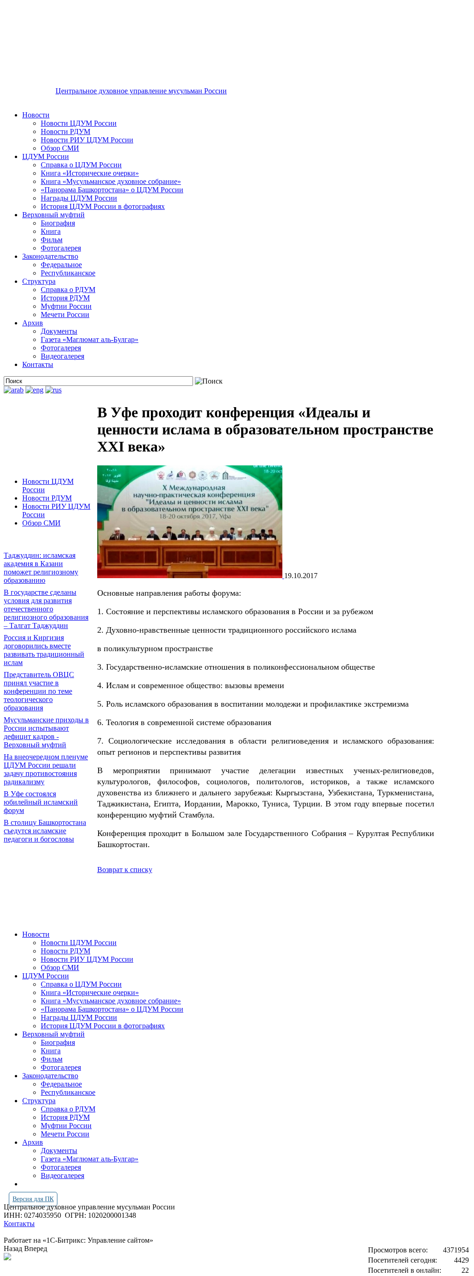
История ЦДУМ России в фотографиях (103, 206)
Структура (39, 281)
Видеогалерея (62, 356)
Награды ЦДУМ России (79, 198)
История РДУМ (65, 298)
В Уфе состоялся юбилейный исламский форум (41, 802)
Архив (32, 323)
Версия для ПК (33, 1199)
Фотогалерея (61, 248)
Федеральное (61, 265)
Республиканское (68, 273)
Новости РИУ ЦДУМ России (87, 140)
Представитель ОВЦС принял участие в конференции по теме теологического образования (39, 691)
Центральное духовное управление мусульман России (141, 91)
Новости (36, 115)
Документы (59, 331)
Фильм (51, 240)
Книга (51, 231)
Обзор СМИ (60, 148)
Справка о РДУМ (68, 289)
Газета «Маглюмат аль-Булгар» (89, 339)
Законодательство (50, 256)
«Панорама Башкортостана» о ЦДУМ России (112, 190)
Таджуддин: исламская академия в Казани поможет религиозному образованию (41, 567)
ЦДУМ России (45, 156)
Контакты (37, 364)
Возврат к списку (124, 869)
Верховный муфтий (53, 215)
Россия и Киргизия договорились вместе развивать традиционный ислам (44, 650)
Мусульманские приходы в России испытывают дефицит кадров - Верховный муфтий (46, 732)
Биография (58, 223)
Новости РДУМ (65, 131)
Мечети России (65, 314)
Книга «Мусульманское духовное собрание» (111, 181)
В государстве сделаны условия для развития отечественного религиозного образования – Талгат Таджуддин (46, 608)
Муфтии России (66, 306)
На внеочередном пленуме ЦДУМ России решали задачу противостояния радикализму (46, 769)
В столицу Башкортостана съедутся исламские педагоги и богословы (45, 830)
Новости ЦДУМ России (79, 123)
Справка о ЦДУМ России (81, 165)
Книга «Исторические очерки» (90, 173)
